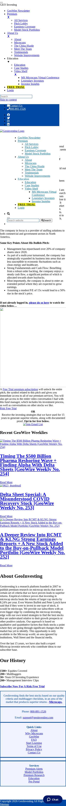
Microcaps (30, 163)
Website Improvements (37, 175)
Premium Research (34, 775)
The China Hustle (35, 166)
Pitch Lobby (32, 147)
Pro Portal (34, 781)
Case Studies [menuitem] (21, 67)
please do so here (39, 302)
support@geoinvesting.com (38, 717)
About (28, 159)
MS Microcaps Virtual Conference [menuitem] (40, 77)
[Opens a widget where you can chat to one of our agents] (52, 799)
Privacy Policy (34, 749)
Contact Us (16, 105)
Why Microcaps (34, 733)
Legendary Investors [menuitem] (32, 80)
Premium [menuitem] (12, 15)
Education (30, 182)
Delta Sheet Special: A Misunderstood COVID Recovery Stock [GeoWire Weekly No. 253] (27, 501)
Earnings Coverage (35, 150)
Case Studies (32, 185)
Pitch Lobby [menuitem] (21, 23)
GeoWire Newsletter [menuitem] (18, 10)
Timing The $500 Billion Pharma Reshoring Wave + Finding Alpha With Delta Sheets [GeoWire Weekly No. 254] (30, 464)
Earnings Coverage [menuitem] (24, 26)
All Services (31, 144)
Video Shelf (31, 188)
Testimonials (32, 172)
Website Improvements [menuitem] (26, 55)
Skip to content (8, 99)
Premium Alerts (34, 768)
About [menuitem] (17, 39)
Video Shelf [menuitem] (20, 73)
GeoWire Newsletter (29, 137)
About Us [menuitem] (12, 34)
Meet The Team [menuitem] (23, 48)
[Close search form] (8, 217)
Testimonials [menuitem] (21, 52)
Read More (6, 482)
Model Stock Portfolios (38, 153)
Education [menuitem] (12, 60)
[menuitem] (16, 87)
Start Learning (34, 742)
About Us (23, 156)
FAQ (34, 739)
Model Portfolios (34, 771)
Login (21, 207)
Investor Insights (41, 201)
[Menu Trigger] (1, 2)
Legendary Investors (43, 198)
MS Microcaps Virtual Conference (44, 193)
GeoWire (34, 736)
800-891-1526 (18, 108)
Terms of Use (34, 746)
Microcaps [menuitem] (20, 42)
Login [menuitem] (10, 90)
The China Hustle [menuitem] (24, 45)
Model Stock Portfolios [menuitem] (27, 29)
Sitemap (4, 804)
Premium (23, 140)
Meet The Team (33, 169)
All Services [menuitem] (21, 20)
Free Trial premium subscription (20, 389)
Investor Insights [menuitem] (30, 83)
